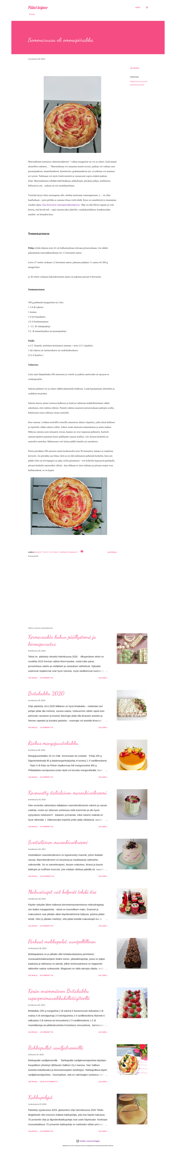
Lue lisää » (103, 678)
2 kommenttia (46, 727)
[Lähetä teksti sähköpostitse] (81, 552)
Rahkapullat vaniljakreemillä (55, 1048)
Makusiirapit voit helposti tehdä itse (62, 892)
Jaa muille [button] (134, 68)
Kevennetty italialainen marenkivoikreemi (67, 793)
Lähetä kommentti (49, 1082)
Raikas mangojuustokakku (53, 743)
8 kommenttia (46, 975)
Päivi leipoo (38, 7)
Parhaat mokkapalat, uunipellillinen (62, 941)
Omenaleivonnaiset (137, 85)
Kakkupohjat (40, 1097)
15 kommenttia (47, 876)
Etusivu (32, 14)
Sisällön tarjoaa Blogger (89, 1141)
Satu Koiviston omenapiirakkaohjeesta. (61, 204)
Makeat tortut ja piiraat (138, 81)
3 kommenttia (46, 678)
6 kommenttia (46, 926)
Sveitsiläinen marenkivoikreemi (58, 842)
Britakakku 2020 (46, 693)
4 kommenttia (46, 777)
